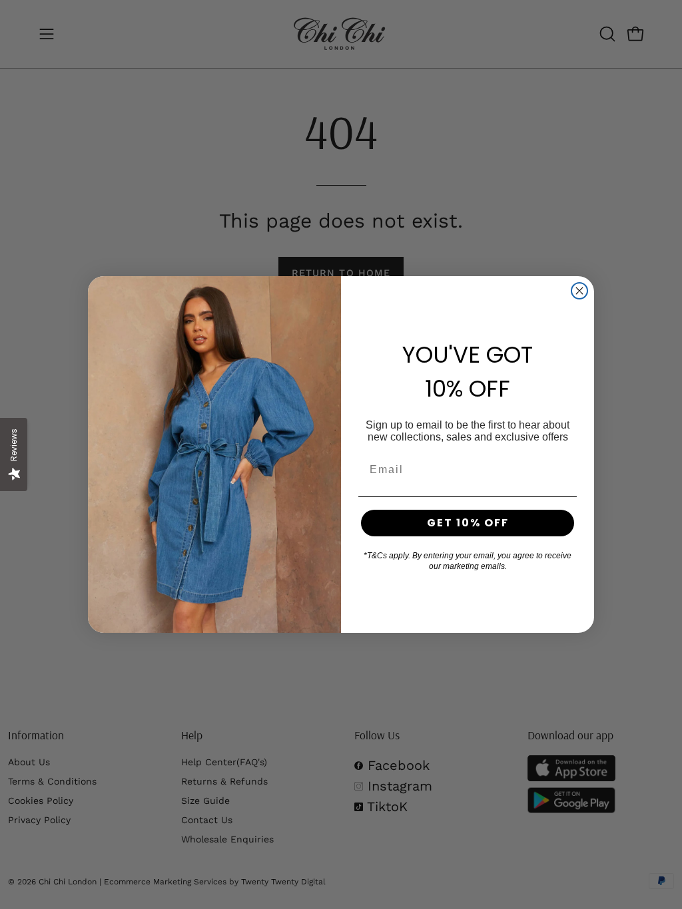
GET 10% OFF (468, 522)
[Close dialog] (579, 291)
